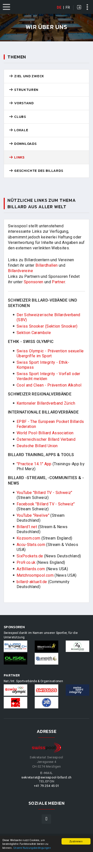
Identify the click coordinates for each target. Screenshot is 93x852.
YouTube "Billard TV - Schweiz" (44, 492)
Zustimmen (76, 841)
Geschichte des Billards (38, 170)
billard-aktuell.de (32, 581)
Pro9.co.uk (26, 562)
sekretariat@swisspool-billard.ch (46, 777)
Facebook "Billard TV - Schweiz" (46, 504)
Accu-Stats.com (31, 544)
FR (68, 7)
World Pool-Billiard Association (45, 433)
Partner (58, 282)
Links (19, 157)
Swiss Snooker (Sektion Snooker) (47, 326)
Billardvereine (20, 270)
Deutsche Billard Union (37, 445)
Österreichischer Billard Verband (46, 439)
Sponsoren (33, 282)
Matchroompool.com (35, 575)
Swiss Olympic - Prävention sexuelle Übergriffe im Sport (50, 353)
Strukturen (25, 89)
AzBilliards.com (31, 569)
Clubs (19, 116)
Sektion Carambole (34, 332)
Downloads (25, 143)
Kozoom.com (28, 538)
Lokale (20, 130)
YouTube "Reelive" (33, 515)
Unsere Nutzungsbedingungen (32, 848)
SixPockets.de (30, 556)
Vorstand (23, 103)
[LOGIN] (79, 8)
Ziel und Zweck (28, 76)
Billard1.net (27, 526)
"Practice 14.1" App (34, 464)
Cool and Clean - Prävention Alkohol (49, 385)
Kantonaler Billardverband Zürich (46, 403)
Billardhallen (46, 265)
